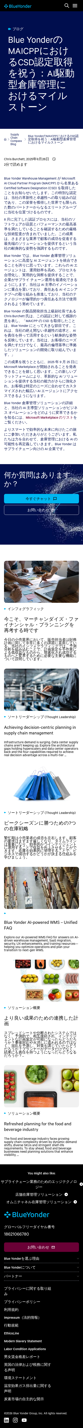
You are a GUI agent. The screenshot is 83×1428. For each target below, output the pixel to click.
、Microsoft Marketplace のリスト (47, 417)
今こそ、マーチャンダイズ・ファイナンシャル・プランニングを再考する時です (41, 611)
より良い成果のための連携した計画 (41, 1008)
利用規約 (11, 1309)
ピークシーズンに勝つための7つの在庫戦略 (41, 812)
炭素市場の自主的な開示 (24, 1399)
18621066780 (16, 1234)
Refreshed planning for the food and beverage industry (41, 1110)
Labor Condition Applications (25, 1349)
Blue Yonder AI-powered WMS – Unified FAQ (41, 909)
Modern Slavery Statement (23, 1341)
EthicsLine (11, 1333)
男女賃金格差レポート (22, 1357)
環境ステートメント (20, 1378)
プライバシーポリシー (22, 1302)
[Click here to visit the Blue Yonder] (5, 139)
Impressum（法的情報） (23, 1317)
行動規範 (11, 1325)
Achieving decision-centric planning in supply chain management (41, 712)
